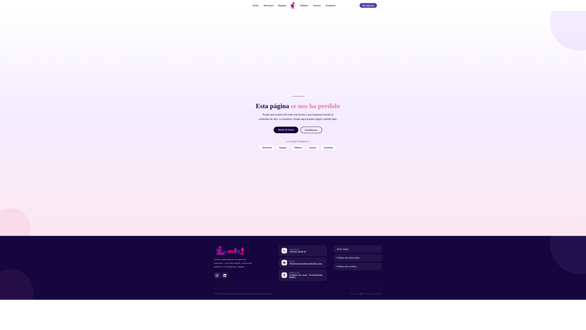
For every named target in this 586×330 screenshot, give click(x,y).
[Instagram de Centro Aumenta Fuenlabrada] (217, 275)
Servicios (269, 5)
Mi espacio (368, 5)
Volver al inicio (286, 129)
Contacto (331, 5)
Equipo (282, 5)
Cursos (317, 5)
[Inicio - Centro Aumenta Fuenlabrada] (293, 5)
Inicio (256, 5)
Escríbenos (311, 130)
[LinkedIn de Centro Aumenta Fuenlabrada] (225, 275)
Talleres (304, 5)
